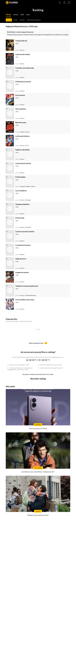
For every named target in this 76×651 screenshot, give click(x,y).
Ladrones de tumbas (22, 54)
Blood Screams (20, 122)
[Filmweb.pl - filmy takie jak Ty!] (12, 2)
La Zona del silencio (22, 136)
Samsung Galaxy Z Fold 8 (38, 428)
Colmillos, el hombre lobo (24, 68)
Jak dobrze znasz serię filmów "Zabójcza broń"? (38, 472)
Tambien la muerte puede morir (26, 286)
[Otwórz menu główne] (68, 2)
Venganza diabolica (22, 204)
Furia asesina (20, 95)
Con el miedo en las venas (24, 300)
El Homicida (19, 218)
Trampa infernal (21, 41)
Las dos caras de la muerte (24, 231)
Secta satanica (20, 109)
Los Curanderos (21, 191)
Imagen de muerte (22, 272)
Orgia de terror (20, 259)
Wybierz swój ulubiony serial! (38, 515)
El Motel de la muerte (23, 82)
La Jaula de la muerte (23, 245)
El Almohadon (20, 177)
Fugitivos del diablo (22, 150)
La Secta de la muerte (23, 163)
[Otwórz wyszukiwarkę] (59, 2)
